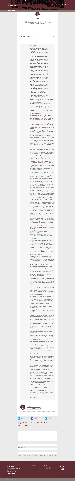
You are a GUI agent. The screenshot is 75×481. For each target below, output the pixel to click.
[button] (53, 36)
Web (18, 451)
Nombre (19, 443)
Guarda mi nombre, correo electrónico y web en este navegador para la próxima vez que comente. (38, 455)
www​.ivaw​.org (34, 397)
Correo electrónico (22, 447)
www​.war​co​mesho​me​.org (36, 395)
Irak (38, 110)
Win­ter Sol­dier (50, 106)
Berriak (48, 4)
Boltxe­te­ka (58, 4)
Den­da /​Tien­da (65, 4)
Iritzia (53, 4)
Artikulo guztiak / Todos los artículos (33, 408)
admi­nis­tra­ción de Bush (47, 127)
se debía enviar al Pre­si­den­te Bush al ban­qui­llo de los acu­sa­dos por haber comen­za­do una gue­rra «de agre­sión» (42, 227)
